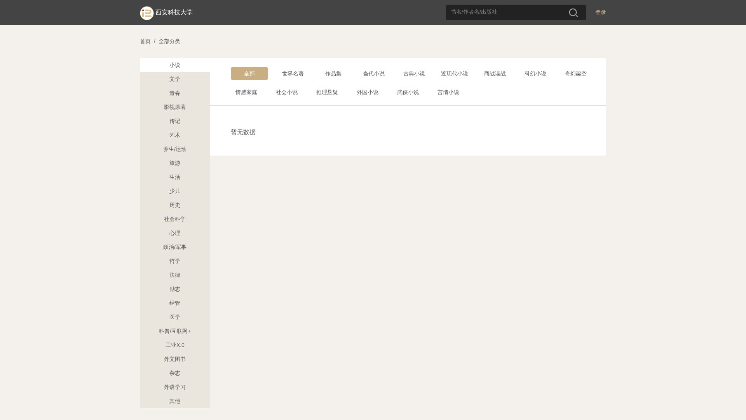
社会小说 (287, 92)
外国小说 (367, 92)
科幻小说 (535, 73)
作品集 (333, 73)
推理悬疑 (327, 92)
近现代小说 (454, 73)
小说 (174, 65)
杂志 (174, 373)
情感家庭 (246, 92)
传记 (174, 121)
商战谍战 (495, 73)
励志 (174, 289)
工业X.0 (175, 345)
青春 (174, 93)
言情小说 (448, 92)
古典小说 (414, 73)
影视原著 (175, 107)
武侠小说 (408, 92)
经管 (174, 303)
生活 (174, 177)
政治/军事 (174, 247)
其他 (174, 401)
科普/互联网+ (175, 331)
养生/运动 (174, 149)
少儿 (174, 191)
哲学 (174, 261)
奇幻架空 (576, 73)
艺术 (174, 135)
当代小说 (374, 73)
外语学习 (175, 387)
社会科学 (175, 219)
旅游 (174, 163)
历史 (174, 205)
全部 (249, 73)
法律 (174, 275)
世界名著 (293, 73)
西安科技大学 (174, 12)
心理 (174, 233)
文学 (174, 79)
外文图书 (175, 359)
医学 (174, 317)
